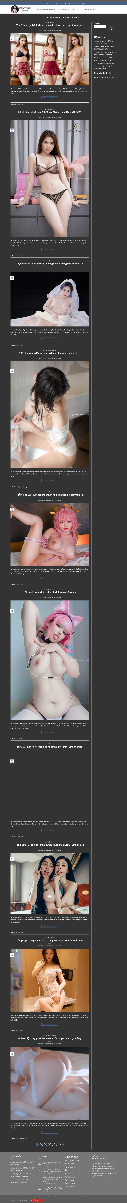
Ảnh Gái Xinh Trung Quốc (83, 4)
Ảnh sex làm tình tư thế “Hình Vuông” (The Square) (22, 1163)
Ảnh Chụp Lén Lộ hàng (64, 9)
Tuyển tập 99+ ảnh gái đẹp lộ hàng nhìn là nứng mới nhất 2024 (49, 263)
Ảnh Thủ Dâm (59, 4)
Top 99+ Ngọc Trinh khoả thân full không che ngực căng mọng (49, 25)
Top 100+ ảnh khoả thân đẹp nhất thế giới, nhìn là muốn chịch (49, 746)
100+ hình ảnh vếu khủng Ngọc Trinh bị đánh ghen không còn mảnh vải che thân (104, 66)
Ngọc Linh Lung (72, 17)
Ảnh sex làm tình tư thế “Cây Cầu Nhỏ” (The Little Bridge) (23, 1169)
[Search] (115, 9)
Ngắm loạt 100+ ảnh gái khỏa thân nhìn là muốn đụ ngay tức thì (50, 494)
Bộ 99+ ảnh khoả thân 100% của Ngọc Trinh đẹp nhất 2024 (49, 111)
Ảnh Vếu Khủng (90, 9)
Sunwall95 (68, 4)
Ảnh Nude (52, 9)
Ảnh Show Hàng (50, 4)
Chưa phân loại (69, 1187)
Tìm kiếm (97, 23)
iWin (74, 4)
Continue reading (49, 97)
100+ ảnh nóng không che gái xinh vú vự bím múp (49, 592)
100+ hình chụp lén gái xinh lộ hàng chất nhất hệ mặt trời (49, 353)
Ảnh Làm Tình (40, 4)
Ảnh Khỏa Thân (42, 9)
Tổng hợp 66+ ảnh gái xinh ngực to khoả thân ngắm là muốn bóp (49, 844)
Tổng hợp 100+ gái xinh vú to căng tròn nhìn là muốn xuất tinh (49, 940)
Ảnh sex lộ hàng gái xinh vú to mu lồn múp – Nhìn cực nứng (49, 1038)
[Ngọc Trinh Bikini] (22, 9)
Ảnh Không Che (78, 9)
